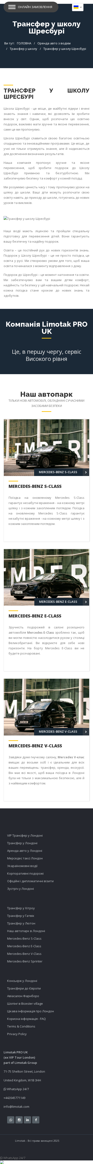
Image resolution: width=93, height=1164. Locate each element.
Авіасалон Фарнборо (23, 996)
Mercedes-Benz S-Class (35, 486)
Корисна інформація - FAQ (26, 1019)
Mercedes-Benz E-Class (35, 616)
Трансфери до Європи (24, 988)
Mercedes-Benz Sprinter (24, 961)
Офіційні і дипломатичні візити (30, 881)
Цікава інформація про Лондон (30, 1011)
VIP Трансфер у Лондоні (25, 835)
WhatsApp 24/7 (17, 1089)
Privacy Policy (17, 1034)
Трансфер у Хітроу (21, 908)
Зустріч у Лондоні (20, 888)
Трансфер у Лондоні (22, 843)
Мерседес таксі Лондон (25, 858)
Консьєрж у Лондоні (22, 981)
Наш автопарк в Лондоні (26, 931)
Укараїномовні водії (22, 866)
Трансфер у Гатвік (20, 916)
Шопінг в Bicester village (25, 1003)
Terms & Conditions (21, 1026)
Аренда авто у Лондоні (24, 850)
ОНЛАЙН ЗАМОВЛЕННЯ (35, 7)
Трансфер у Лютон (21, 923)
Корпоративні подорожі (25, 873)
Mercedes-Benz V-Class (35, 746)
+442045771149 (14, 1098)
